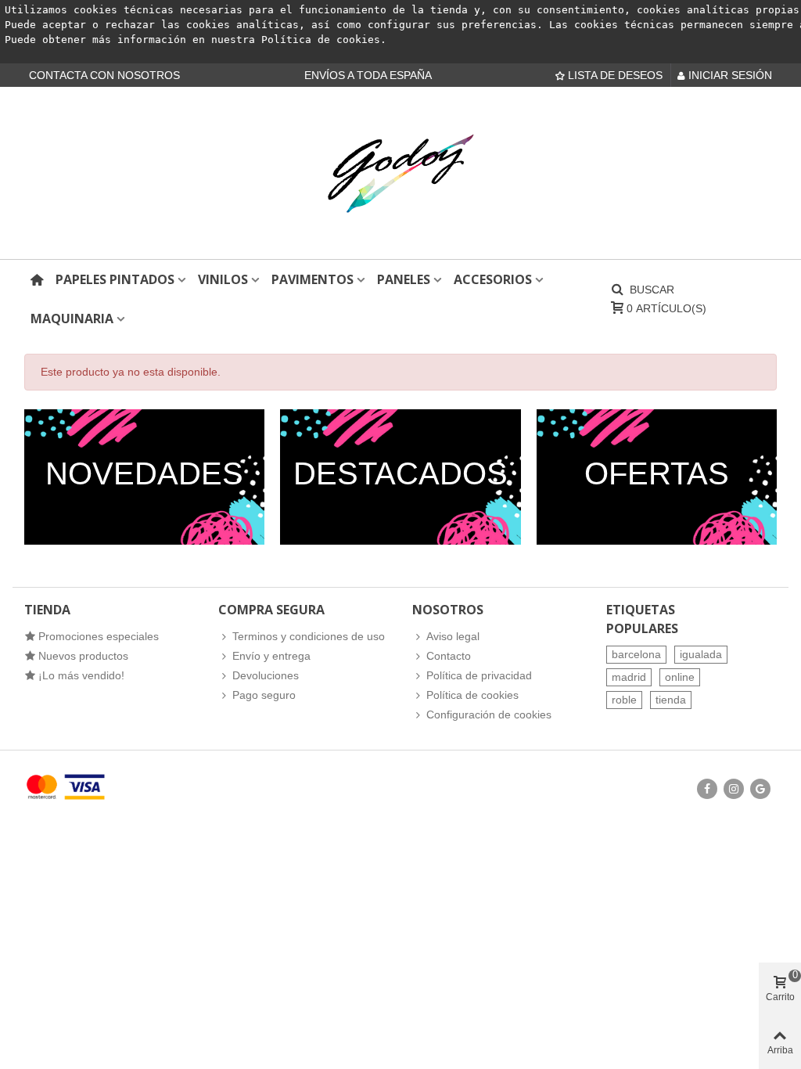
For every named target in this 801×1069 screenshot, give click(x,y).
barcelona (636, 654)
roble (624, 699)
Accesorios (493, 279)
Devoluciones (265, 675)
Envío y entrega (271, 656)
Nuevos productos (83, 656)
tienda (671, 699)
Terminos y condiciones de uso (308, 636)
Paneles (403, 279)
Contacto (448, 656)
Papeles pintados (115, 279)
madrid (629, 677)
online (680, 677)
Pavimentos (312, 279)
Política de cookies (320, 39)
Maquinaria (72, 318)
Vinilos (223, 279)
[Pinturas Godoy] (400, 172)
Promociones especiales (98, 636)
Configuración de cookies (488, 714)
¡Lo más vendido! (81, 675)
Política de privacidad (479, 675)
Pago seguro (264, 695)
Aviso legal (453, 636)
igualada (701, 654)
